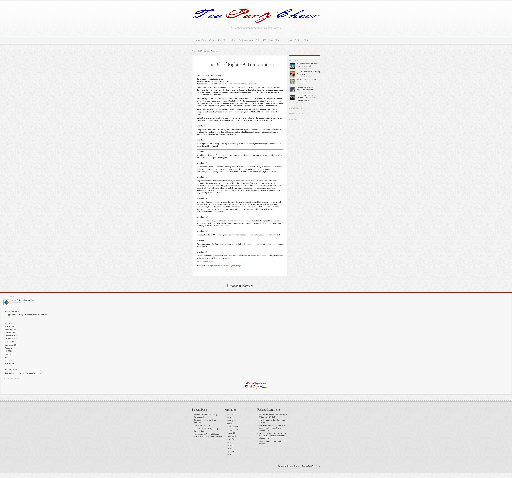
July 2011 (8, 351)
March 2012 (9, 327)
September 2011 (11, 345)
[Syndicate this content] (4, 311)
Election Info (229, 40)
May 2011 (8, 357)
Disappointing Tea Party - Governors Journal (22, 315)
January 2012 (10, 333)
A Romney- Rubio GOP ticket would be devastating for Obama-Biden (272, 428)
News (289, 40)
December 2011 (11, 336)
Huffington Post (11, 370)
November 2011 (11, 339)
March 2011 (9, 363)
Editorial (279, 40)
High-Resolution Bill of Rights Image (225, 266)
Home (197, 40)
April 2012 (9, 323)
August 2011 (9, 348)
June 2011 (8, 354)
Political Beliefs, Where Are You (22, 300)
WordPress (315, 466)
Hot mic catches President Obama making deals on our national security (308, 97)
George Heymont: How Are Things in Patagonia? (23, 373)
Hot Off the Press (12, 311)
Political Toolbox (264, 40)
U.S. (306, 40)
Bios (204, 40)
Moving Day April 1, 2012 (306, 79)
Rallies (298, 40)
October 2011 (10, 342)
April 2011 (9, 360)
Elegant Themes (294, 466)
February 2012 (10, 330)
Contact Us (215, 40)
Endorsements (246, 40)
